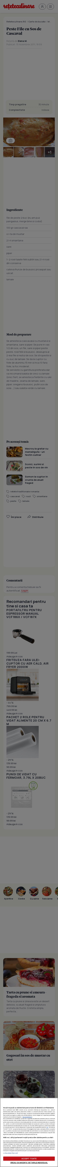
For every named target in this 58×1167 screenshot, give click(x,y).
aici (47, 1127)
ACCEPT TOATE (29, 1158)
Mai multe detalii (27, 1117)
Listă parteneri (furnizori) (10, 1153)
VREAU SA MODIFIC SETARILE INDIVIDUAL (29, 1162)
